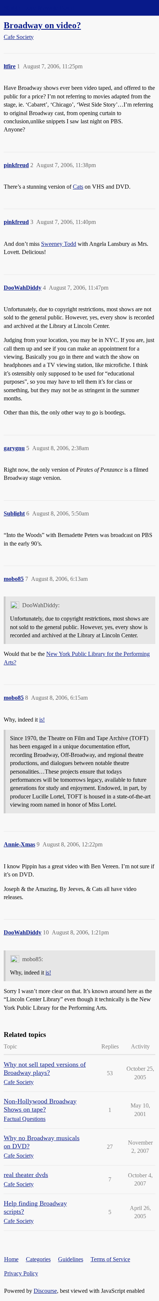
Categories (38, 1259)
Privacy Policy (21, 1273)
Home (11, 1259)
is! (42, 719)
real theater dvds (26, 1174)
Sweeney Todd (58, 244)
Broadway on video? (42, 25)
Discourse (45, 1291)
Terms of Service (110, 1259)
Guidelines (70, 1259)
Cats (78, 186)
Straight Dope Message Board (39, 7)
